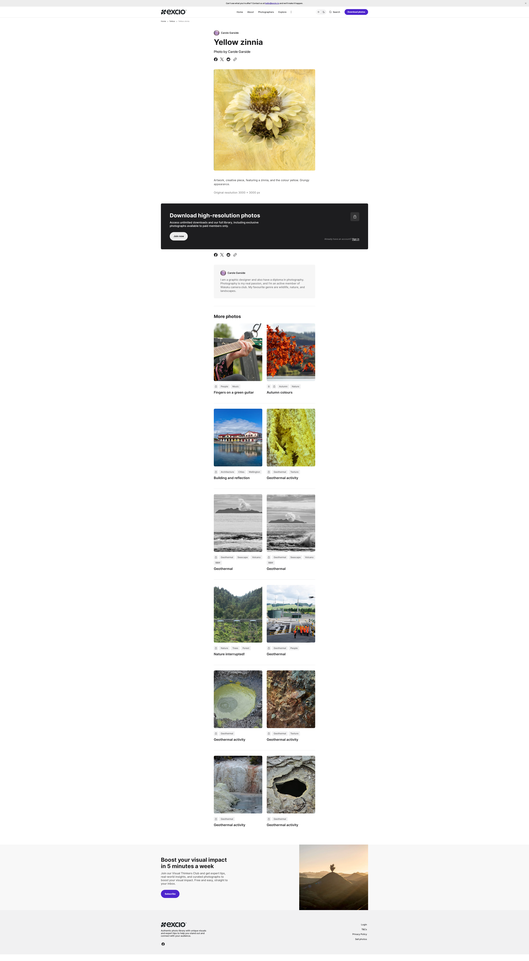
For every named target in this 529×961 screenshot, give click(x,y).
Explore (282, 12)
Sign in (355, 239)
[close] (525, 3)
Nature (295, 386)
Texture (294, 472)
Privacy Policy (359, 934)
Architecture (227, 472)
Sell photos (361, 939)
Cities (241, 472)
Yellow (172, 21)
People (224, 386)
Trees (235, 648)
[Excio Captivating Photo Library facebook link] (163, 944)
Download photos (356, 12)
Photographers (266, 12)
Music (235, 386)
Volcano (256, 557)
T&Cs (364, 929)
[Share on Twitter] (222, 59)
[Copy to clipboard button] (234, 59)
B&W (217, 562)
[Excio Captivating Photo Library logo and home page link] (174, 12)
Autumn (283, 386)
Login (364, 924)
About (250, 12)
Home (240, 12)
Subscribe (170, 893)
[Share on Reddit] (228, 59)
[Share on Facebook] (216, 59)
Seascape (242, 557)
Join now (179, 236)
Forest (246, 648)
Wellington (254, 472)
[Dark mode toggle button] (321, 11)
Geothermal (280, 472)
